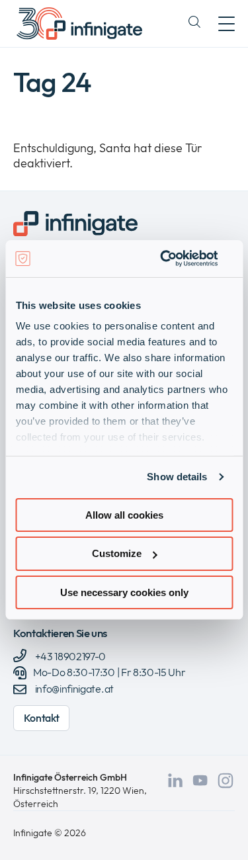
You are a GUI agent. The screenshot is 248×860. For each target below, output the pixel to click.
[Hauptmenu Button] (226, 23)
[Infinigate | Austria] (79, 23)
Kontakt (42, 717)
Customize (117, 553)
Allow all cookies (124, 514)
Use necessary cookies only (124, 592)
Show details (177, 476)
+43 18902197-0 (69, 656)
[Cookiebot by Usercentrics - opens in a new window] (176, 258)
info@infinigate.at (74, 688)
